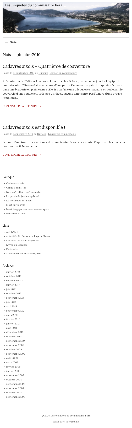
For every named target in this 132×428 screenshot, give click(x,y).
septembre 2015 (15, 297)
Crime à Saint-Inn (16, 187)
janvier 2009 (13, 371)
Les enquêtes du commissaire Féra (70, 415)
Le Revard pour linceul (19, 200)
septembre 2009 (15, 353)
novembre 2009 (15, 345)
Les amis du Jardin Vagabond (22, 240)
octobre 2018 (13, 276)
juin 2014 (11, 302)
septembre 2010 (15, 340)
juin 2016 (11, 289)
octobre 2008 (14, 379)
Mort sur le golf (15, 204)
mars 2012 (12, 315)
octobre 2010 (13, 336)
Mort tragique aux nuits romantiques (27, 209)
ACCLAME (12, 231)
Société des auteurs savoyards (23, 253)
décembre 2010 (15, 332)
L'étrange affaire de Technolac (23, 191)
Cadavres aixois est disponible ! (34, 127)
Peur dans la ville (15, 213)
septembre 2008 (15, 383)
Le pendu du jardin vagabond (22, 196)
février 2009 (13, 366)
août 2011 (11, 327)
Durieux (43, 72)
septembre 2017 (15, 280)
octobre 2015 (13, 293)
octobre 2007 (14, 392)
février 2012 (13, 319)
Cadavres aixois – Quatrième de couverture (46, 66)
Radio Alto (12, 249)
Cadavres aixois (15, 183)
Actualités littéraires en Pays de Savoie (28, 236)
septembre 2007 (15, 396)
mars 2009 (12, 362)
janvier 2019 (13, 271)
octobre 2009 (14, 349)
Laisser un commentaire (63, 72)
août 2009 (12, 358)
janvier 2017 (13, 284)
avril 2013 (11, 306)
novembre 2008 (15, 375)
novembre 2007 (15, 388)
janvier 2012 (13, 323)
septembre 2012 (15, 310)
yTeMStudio (72, 421)
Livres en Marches (17, 244)
